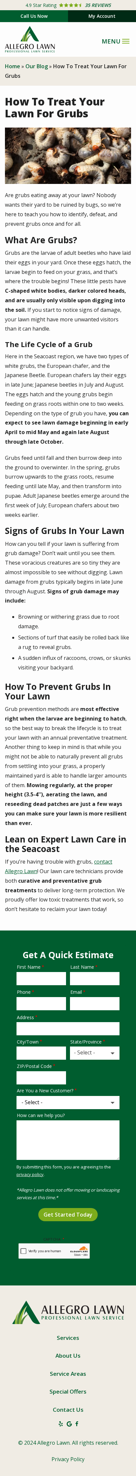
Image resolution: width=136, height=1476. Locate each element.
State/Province (86, 1042)
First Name (29, 967)
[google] (69, 1423)
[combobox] (94, 1053)
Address (25, 1017)
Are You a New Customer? (45, 1090)
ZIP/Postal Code (34, 1066)
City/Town (28, 1042)
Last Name (82, 967)
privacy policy (30, 1174)
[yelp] (60, 1423)
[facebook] (77, 1423)
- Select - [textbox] (84, 1052)
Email (76, 992)
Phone (24, 992)
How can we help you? (41, 1115)
